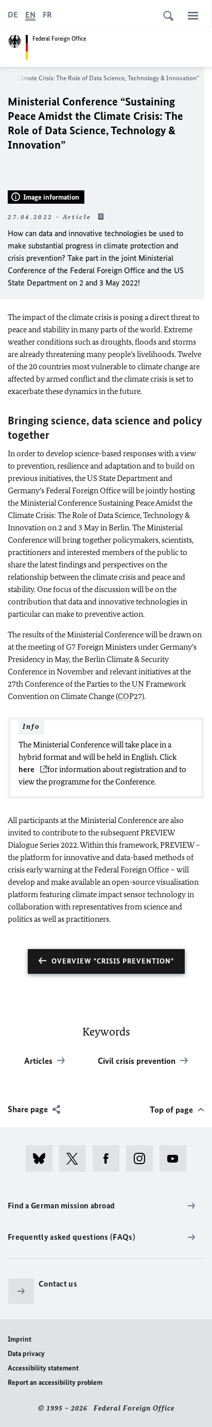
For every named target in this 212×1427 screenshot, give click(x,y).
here (27, 769)
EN (30, 15)
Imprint (19, 1339)
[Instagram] (143, 1158)
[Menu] (193, 15)
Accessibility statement (43, 1368)
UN (138, 684)
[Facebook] (109, 1158)
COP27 (130, 696)
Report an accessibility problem (55, 1382)
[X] (76, 1158)
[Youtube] (176, 1158)
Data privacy (26, 1353)
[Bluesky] (42, 1158)
